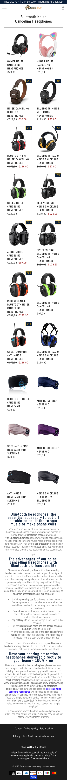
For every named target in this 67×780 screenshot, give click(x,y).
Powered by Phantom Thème (43, 766)
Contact (18, 728)
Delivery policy (31, 728)
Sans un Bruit (25, 766)
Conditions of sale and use (41, 736)
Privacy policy (20, 736)
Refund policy (46, 728)
